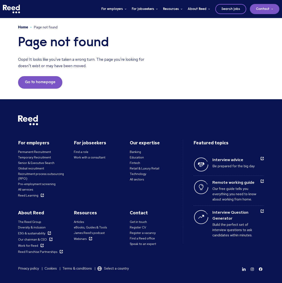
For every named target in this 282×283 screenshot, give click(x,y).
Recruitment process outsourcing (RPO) (41, 176)
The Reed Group (29, 222)
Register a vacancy (143, 233)
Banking (135, 152)
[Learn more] (244, 269)
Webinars (80, 239)
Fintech (135, 163)
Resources (171, 9)
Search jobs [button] (230, 9)
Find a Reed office (142, 238)
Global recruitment (31, 168)
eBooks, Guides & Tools (90, 227)
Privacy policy (28, 268)
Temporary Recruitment (34, 157)
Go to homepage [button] (40, 82)
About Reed (197, 9)
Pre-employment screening (37, 184)
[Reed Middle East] (11, 9)
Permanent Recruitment (34, 152)
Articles (79, 222)
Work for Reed (28, 246)
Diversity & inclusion (32, 227)
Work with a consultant (89, 157)
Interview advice (227, 159)
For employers (112, 9)
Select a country (116, 268)
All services (25, 189)
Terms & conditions (77, 268)
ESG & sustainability (31, 233)
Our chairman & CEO (32, 239)
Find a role (81, 152)
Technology (138, 174)
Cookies (51, 268)
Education (137, 157)
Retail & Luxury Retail (144, 168)
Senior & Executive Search (36, 163)
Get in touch (138, 222)
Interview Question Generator (230, 215)
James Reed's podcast (89, 233)
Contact (262, 9)
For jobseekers (143, 9)
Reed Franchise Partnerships (37, 252)
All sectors (137, 179)
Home (23, 27)
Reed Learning (28, 195)
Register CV (138, 227)
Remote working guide (233, 182)
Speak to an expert (143, 244)
